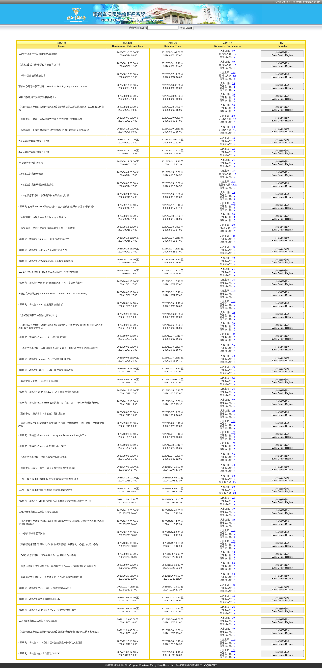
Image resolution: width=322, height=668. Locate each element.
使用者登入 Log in (311, 2)
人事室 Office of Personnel (288, 2)
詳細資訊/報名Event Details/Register (282, 54)
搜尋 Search (186, 28)
